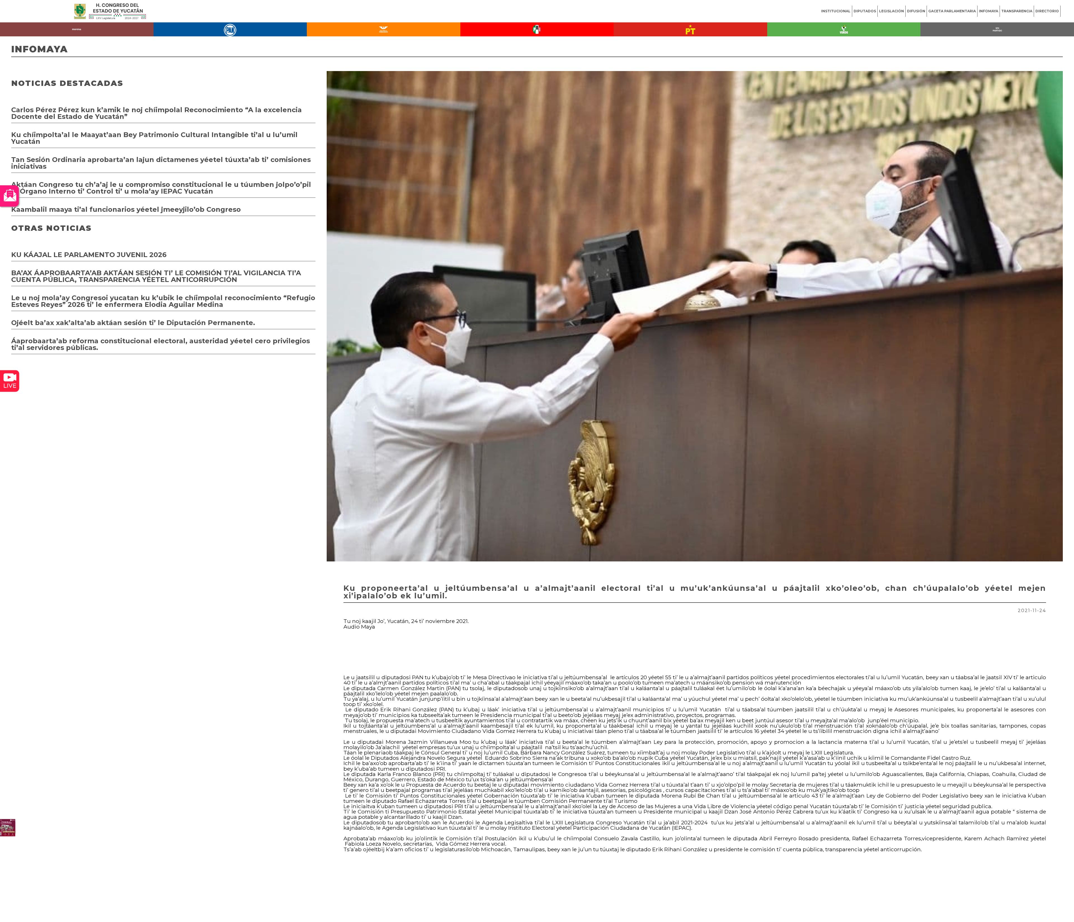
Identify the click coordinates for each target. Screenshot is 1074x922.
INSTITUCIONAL (836, 11)
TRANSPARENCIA (1016, 11)
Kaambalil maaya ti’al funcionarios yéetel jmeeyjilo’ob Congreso (126, 209)
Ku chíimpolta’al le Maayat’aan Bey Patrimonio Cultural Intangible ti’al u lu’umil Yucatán (154, 138)
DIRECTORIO (1047, 11)
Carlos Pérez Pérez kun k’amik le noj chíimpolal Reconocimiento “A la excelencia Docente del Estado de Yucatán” (156, 113)
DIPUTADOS (865, 11)
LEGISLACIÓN (891, 11)
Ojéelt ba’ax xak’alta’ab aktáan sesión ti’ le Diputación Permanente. (133, 323)
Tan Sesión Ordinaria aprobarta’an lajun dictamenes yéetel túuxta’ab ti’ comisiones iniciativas (161, 163)
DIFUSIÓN (916, 11)
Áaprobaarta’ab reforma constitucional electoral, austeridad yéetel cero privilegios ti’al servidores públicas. (160, 344)
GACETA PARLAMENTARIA (952, 11)
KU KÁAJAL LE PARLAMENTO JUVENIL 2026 (88, 255)
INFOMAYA (988, 11)
